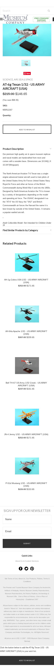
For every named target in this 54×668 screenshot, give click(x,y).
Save (28, 73)
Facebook (20, 568)
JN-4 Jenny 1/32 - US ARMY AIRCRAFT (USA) (26, 434)
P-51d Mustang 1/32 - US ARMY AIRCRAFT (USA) (26, 484)
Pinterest (32, 568)
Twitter (26, 568)
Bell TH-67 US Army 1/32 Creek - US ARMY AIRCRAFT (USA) (26, 384)
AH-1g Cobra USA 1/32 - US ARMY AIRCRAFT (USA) (26, 281)
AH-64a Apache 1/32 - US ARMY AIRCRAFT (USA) (26, 332)
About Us (14, 608)
